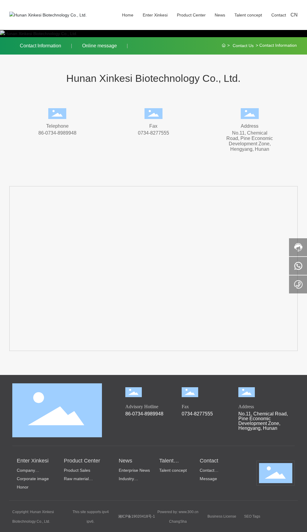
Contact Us (243, 45)
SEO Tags (252, 516)
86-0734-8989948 (57, 132)
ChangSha (178, 521)
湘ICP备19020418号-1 (136, 516)
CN (294, 14)
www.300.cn (188, 512)
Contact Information (40, 45)
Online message (99, 45)
